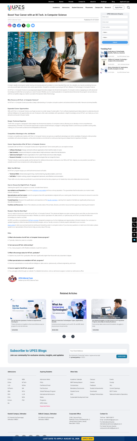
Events (112, 379)
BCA (9, 394)
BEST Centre (113, 391)
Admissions (66, 7)
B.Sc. (9, 397)
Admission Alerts (45, 379)
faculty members (53, 200)
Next (73, 336)
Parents (71, 1)
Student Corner (74, 391)
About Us (93, 1)
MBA (23, 379)
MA (23, 388)
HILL (111, 385)
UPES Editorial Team (14, 20)
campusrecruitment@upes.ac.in (109, 428)
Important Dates (45, 406)
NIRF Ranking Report (76, 382)
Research (108, 7)
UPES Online (43, 403)
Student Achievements (96, 388)
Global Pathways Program (48, 391)
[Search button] (128, 7)
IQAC (71, 394)
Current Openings (115, 388)
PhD (23, 400)
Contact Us (82, 1)
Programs (43, 400)
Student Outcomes (77, 7)
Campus (92, 379)
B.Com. (10, 400)
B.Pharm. (10, 388)
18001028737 (110, 417)
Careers (92, 382)
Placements (89, 7)
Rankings (104, 1)
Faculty (112, 382)
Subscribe (122, 356)
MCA (23, 397)
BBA (9, 391)
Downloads (93, 391)
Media (42, 397)
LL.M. (23, 394)
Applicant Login (124, 1)
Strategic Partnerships (96, 394)
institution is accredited (39, 190)
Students (51, 1)
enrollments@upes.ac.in (111, 420)
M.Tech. (24, 382)
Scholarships (74, 385)
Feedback (93, 385)
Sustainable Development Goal (79, 397)
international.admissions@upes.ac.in (111, 424)
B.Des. (9, 382)
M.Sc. (23, 391)
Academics (56, 7)
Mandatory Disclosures (77, 388)
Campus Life (99, 7)
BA (8, 403)
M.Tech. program (34, 220)
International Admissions (47, 394)
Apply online (11, 225)
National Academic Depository (119, 394)
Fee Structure (44, 388)
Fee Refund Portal (45, 385)
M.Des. (24, 385)
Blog (113, 1)
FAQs (41, 382)
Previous (64, 336)
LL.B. (9, 385)
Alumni (61, 1)
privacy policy (75, 357)
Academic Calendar (76, 379)
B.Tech (10, 379)
